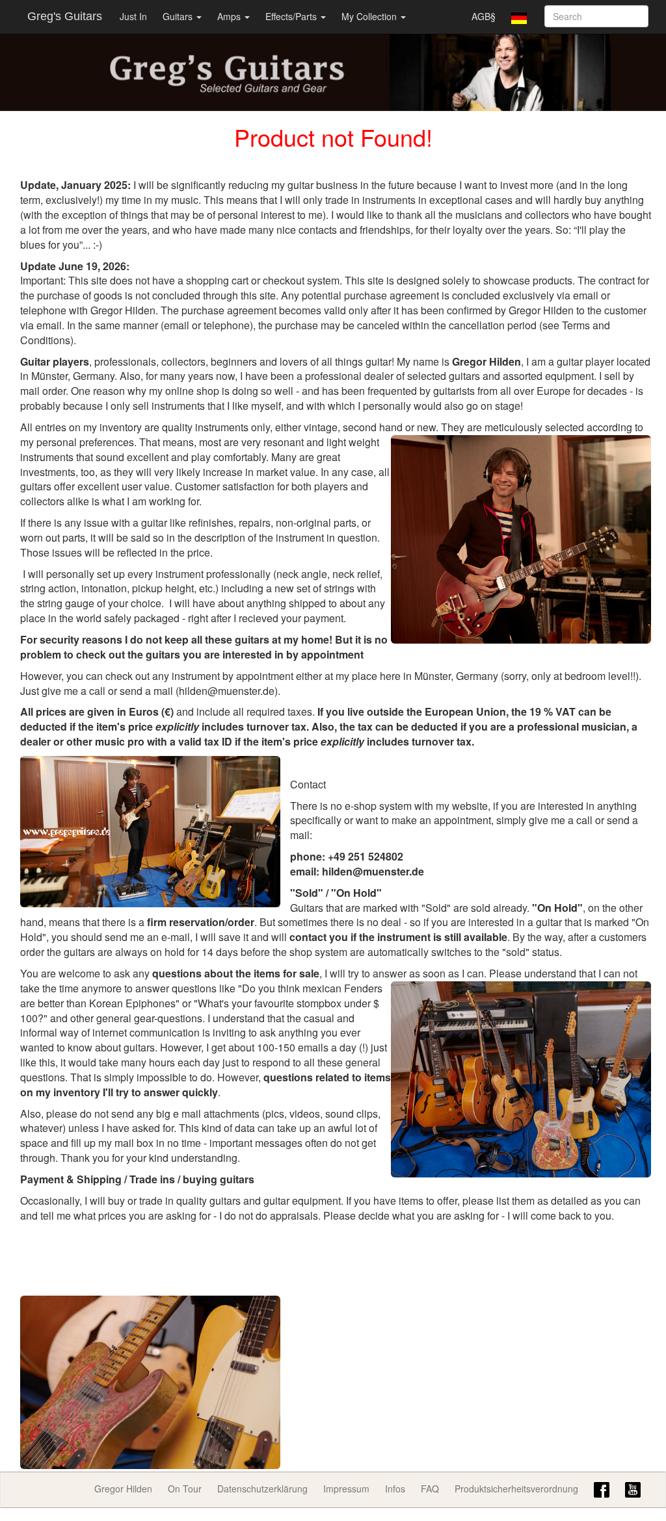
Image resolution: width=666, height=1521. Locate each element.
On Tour (185, 1488)
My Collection (370, 16)
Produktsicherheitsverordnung (516, 1488)
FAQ (430, 1488)
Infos (395, 1488)
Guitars (179, 16)
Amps (230, 16)
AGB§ (484, 16)
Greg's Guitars (64, 16)
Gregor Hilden (123, 1488)
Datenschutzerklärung (262, 1488)
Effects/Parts (292, 16)
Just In (133, 16)
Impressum (346, 1488)
